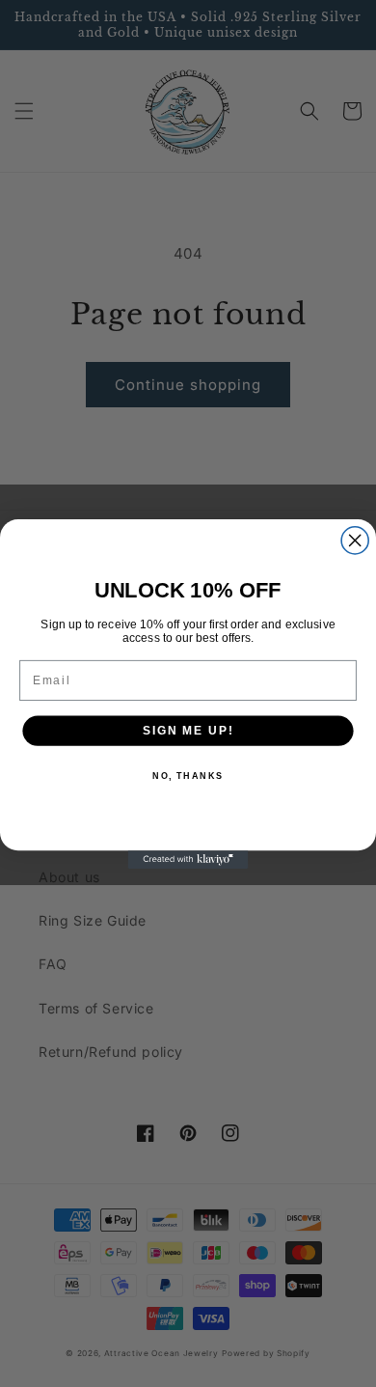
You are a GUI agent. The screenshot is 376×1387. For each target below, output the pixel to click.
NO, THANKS (188, 775)
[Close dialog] (354, 539)
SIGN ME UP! (188, 730)
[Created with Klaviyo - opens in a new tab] (188, 859)
